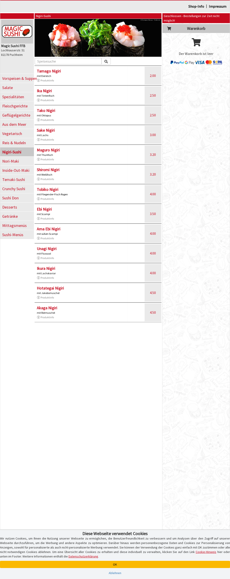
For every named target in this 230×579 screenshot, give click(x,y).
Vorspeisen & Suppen (18, 78)
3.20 (153, 154)
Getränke (10, 216)
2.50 (153, 95)
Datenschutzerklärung (83, 556)
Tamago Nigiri (49, 71)
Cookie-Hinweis (206, 552)
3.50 (153, 213)
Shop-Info (196, 6)
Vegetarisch (12, 133)
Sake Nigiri (46, 130)
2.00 (153, 75)
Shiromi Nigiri (48, 169)
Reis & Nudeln (14, 142)
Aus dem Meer (14, 124)
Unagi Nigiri (47, 248)
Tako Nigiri (46, 110)
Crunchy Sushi (13, 188)
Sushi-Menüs (12, 234)
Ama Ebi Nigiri (48, 228)
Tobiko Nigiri (47, 189)
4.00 (153, 194)
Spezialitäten (13, 96)
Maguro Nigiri (48, 149)
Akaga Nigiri (47, 307)
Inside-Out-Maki (15, 170)
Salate (7, 87)
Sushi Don (10, 197)
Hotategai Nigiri (50, 288)
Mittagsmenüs (14, 225)
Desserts (9, 207)
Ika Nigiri (44, 90)
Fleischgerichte (15, 106)
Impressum (217, 6)
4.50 (153, 292)
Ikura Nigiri (46, 268)
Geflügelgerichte (16, 115)
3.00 (153, 135)
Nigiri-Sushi (11, 152)
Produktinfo (47, 80)
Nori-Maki (10, 161)
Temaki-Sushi (13, 179)
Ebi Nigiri (44, 209)
